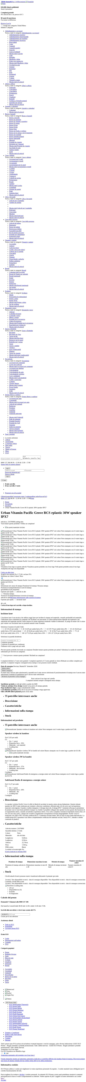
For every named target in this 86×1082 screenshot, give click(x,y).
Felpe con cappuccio (16, 61)
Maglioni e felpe (14, 59)
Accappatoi (13, 163)
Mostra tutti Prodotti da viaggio (19, 146)
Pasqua (11, 282)
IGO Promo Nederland (16, 1029)
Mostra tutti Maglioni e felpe (18, 63)
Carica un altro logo (7, 572)
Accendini (12, 244)
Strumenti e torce (10, 308)
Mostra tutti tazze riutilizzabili (19, 355)
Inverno (11, 280)
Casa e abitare (9, 155)
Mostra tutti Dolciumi (16, 216)
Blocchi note (9, 958)
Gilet (10, 55)
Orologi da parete (15, 189)
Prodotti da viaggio (15, 142)
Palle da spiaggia (14, 419)
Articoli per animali (15, 404)
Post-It (11, 95)
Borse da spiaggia (15, 120)
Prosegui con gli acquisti (13, 493)
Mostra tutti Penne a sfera (17, 302)
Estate (11, 278)
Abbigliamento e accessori (13, 31)
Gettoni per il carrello (16, 251)
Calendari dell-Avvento (17, 272)
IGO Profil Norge (15, 1027)
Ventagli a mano (14, 80)
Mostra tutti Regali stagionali (18, 285)
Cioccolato (12, 212)
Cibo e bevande (10, 197)
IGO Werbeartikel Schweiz (18, 1023)
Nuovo (7, 447)
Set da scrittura (14, 304)
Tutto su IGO (9, 924)
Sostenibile (9, 496)
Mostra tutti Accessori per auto (19, 402)
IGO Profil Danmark (16, 1014)
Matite (11, 295)
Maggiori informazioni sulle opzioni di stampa (25, 597)
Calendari (12, 110)
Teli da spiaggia (14, 429)
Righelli (11, 99)
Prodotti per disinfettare (17, 234)
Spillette (12, 265)
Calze (11, 44)
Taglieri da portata (15, 202)
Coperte (11, 170)
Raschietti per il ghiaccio (17, 325)
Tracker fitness (14, 383)
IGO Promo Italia (11, 1002)
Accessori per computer (17, 363)
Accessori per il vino (16, 159)
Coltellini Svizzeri (15, 314)
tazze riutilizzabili (15, 349)
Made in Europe (10, 449)
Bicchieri (12, 332)
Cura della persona (11, 219)
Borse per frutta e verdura (17, 131)
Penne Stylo (13, 300)
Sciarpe (11, 76)
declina (22, 1074)
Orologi (11, 67)
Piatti (11, 191)
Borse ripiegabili (14, 138)
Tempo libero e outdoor (13, 395)
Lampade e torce (14, 315)
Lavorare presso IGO (12, 928)
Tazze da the (13, 336)
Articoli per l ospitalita (16, 201)
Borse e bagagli (10, 114)
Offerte (7, 440)
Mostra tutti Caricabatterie (17, 378)
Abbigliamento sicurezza (17, 40)
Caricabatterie (13, 370)
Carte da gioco (14, 248)
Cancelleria (13, 91)
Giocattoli (12, 253)
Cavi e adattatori (14, 376)
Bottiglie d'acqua (10, 954)
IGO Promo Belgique (16, 1010)
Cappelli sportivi (14, 48)
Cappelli (12, 46)
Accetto (3, 1080)
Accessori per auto (15, 398)
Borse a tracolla (14, 118)
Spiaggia (12, 425)
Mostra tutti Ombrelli (16, 417)
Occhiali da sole (14, 65)
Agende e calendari (11, 106)
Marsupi (12, 140)
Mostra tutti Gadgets (16, 385)
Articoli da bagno (15, 223)
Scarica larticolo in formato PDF (15, 852)
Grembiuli (12, 187)
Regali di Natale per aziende (18, 274)
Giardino (12, 410)
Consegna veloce (11, 443)
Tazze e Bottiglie (10, 329)
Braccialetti (13, 42)
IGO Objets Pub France (17, 1016)
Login (7, 938)
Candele (12, 168)
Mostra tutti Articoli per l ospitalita (20, 208)
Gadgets (12, 381)
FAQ (7, 453)
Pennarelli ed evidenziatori (18, 297)
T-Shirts (7, 960)
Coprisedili (12, 400)
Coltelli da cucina (15, 178)
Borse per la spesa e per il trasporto (20, 133)
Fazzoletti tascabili (15, 231)
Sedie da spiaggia (15, 427)
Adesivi (11, 246)
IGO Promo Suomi (15, 1021)
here (2, 1078)
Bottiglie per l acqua (16, 342)
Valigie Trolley (14, 150)
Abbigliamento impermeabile (18, 37)
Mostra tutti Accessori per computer (21, 366)
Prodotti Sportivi (14, 421)
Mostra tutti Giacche (16, 54)
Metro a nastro (14, 317)
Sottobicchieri (13, 193)
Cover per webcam (15, 364)
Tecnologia (8, 359)
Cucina (11, 172)
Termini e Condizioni (12, 1033)
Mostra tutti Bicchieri (16, 338)
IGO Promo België (15, 1008)
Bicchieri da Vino (15, 334)
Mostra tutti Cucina (15, 185)
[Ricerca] (21, 459)
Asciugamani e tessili (16, 161)
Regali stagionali (14, 276)
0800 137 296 (5, 498)
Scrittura (8, 291)
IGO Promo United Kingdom (19, 1025)
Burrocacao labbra (15, 229)
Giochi (11, 255)
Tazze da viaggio (14, 353)
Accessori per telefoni (16, 368)
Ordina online (6, 668)
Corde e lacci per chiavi (17, 250)
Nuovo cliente (9, 474)
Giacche (12, 50)
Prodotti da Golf (14, 423)
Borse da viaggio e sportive (18, 121)
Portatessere (13, 93)
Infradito (12, 57)
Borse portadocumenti (16, 136)
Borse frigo (13, 129)
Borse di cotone (14, 123)
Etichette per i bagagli (16, 144)
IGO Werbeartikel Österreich (18, 1004)
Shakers (11, 351)
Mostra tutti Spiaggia (16, 430)
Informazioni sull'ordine (13, 940)
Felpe (7, 980)
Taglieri (11, 184)
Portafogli (12, 74)
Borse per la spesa (11, 977)
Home (7, 502)
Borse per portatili (15, 135)
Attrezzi (11, 312)
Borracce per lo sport (16, 340)
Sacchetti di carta (14, 148)
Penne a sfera (13, 299)
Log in (8, 468)
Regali (7, 268)
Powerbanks (9, 975)
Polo (10, 72)
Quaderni (12, 97)
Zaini (11, 152)
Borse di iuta (13, 125)
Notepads (12, 87)
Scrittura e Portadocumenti (18, 101)
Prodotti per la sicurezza (17, 319)
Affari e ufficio (10, 84)
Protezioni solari (14, 236)
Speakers (12, 389)
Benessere (12, 225)
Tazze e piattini (14, 346)
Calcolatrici (13, 89)
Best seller (8, 445)
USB (11, 391)
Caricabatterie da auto (16, 372)
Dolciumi (12, 210)
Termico (12, 348)
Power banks (13, 387)
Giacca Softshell (14, 52)
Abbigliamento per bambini (18, 38)
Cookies (7, 1038)
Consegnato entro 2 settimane (22, 496)
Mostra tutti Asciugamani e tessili (20, 167)
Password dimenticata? (12, 472)
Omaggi (12, 257)
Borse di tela (13, 127)
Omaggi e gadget (10, 240)
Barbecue (12, 406)
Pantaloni (12, 69)
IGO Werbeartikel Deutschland (19, 1018)
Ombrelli (12, 412)
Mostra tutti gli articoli (16, 82)
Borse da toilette (14, 227)
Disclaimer (8, 1036)
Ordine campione (7, 670)
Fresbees (12, 408)
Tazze (11, 344)
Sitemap (7, 1040)
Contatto (8, 942)
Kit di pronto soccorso (16, 233)
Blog (7, 451)
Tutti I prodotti (10, 434)
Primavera (12, 283)
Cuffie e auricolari (15, 380)
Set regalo (12, 287)
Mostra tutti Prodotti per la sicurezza (21, 323)
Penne (7, 952)
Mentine (12, 214)
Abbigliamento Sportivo (17, 35)
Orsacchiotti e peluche (16, 259)
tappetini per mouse (15, 103)
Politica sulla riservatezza (13, 1034)
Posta (32, 498)
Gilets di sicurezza (15, 321)
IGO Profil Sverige (15, 1012)
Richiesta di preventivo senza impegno (13, 676)
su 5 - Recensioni (13, 2)
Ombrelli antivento (15, 413)
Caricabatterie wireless (16, 374)
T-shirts (11, 78)
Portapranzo (13, 180)
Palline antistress (14, 261)
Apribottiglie (13, 174)
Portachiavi (13, 263)
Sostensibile (9, 442)
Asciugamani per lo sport (17, 165)
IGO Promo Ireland (15, 1020)
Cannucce (12, 176)
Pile (10, 71)
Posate (11, 182)
